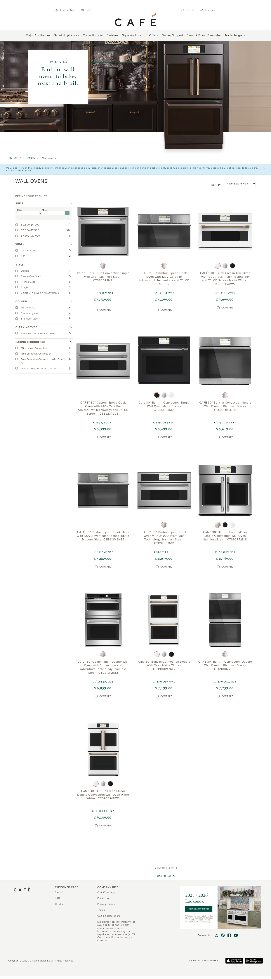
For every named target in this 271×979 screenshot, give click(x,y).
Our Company (106, 892)
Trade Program (235, 35)
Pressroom (104, 898)
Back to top (165, 875)
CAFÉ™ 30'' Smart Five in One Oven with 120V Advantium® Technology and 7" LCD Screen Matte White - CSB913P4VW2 (225, 278)
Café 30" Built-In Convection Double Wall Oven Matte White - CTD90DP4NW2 (164, 665)
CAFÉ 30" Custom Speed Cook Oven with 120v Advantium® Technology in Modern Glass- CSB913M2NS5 (103, 535)
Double (25, 270)
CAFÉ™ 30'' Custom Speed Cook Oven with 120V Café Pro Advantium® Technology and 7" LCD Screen (164, 278)
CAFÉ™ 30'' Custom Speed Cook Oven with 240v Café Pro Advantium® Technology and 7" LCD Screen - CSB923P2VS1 (103, 408)
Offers (153, 35)
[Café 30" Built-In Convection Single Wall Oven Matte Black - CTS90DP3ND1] (164, 362)
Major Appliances (38, 35)
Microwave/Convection (34, 348)
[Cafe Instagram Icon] (216, 935)
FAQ (57, 898)
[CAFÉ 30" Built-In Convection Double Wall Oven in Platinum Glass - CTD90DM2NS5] (225, 621)
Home (13, 158)
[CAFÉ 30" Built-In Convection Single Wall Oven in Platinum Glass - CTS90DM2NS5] (225, 362)
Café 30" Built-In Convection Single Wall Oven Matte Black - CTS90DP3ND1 (164, 406)
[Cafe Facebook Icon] (229, 935)
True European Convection (36, 353)
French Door (28, 281)
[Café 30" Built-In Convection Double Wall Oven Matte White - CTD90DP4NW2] (164, 621)
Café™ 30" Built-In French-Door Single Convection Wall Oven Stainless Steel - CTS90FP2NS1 (225, 535)
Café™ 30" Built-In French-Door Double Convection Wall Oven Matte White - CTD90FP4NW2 (103, 794)
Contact (60, 904)
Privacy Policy (106, 904)
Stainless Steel (30, 318)
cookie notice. (24, 170)
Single (25, 287)
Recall (59, 892)
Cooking (30, 158)
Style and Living (133, 35)
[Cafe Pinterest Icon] (223, 935)
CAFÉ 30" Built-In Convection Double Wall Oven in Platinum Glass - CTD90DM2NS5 (225, 665)
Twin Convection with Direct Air (39, 368)
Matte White (28, 307)
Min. (19, 210)
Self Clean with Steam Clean (38, 333)
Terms (101, 910)
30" (23, 256)
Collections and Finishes (100, 35)
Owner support (172, 35)
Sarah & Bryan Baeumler (204, 35)
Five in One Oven (31, 276)
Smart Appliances (66, 35)
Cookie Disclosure (109, 915)
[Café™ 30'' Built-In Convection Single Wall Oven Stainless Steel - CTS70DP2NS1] (103, 232)
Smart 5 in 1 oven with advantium (40, 293)
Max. (44, 210)
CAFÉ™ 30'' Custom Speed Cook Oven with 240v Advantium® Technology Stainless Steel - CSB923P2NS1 (164, 537)
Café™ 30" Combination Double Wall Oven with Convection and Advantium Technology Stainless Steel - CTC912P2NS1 (103, 667)
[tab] (43, 220)
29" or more (28, 250)
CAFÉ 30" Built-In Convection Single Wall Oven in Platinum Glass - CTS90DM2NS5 (225, 406)
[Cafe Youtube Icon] (236, 935)
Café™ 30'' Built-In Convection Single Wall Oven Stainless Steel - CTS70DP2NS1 (103, 276)
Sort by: (216, 184)
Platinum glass (30, 313)
